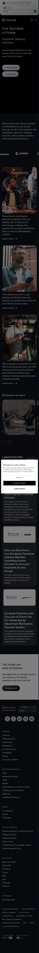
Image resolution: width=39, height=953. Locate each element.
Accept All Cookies (19, 483)
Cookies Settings (19, 488)
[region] (19, 476)
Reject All (19, 477)
